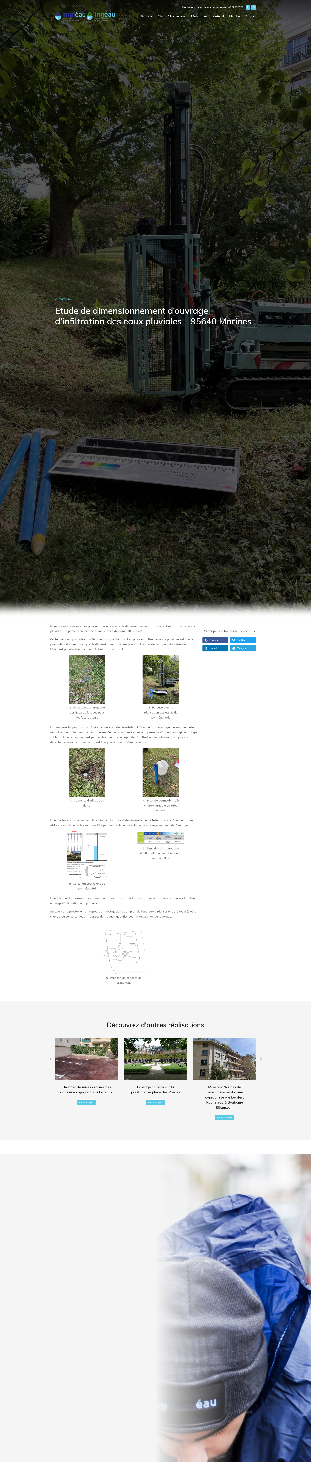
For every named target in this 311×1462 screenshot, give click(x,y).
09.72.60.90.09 (235, 7)
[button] (215, 640)
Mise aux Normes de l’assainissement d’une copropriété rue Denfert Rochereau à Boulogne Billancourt (224, 1097)
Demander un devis (192, 7)
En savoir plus (86, 1102)
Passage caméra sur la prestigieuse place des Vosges (155, 1089)
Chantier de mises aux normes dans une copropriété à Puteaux (86, 1089)
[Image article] (86, 1059)
